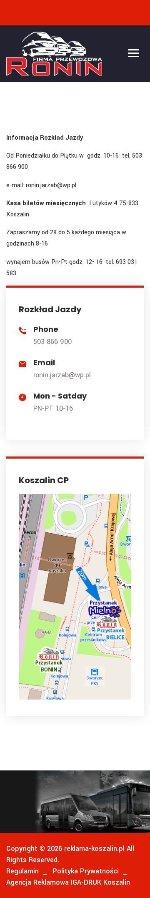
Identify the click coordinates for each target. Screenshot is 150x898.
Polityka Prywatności (85, 871)
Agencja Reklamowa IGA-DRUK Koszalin (68, 882)
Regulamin (22, 871)
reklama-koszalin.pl (93, 848)
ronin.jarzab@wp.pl (62, 375)
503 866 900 (52, 341)
